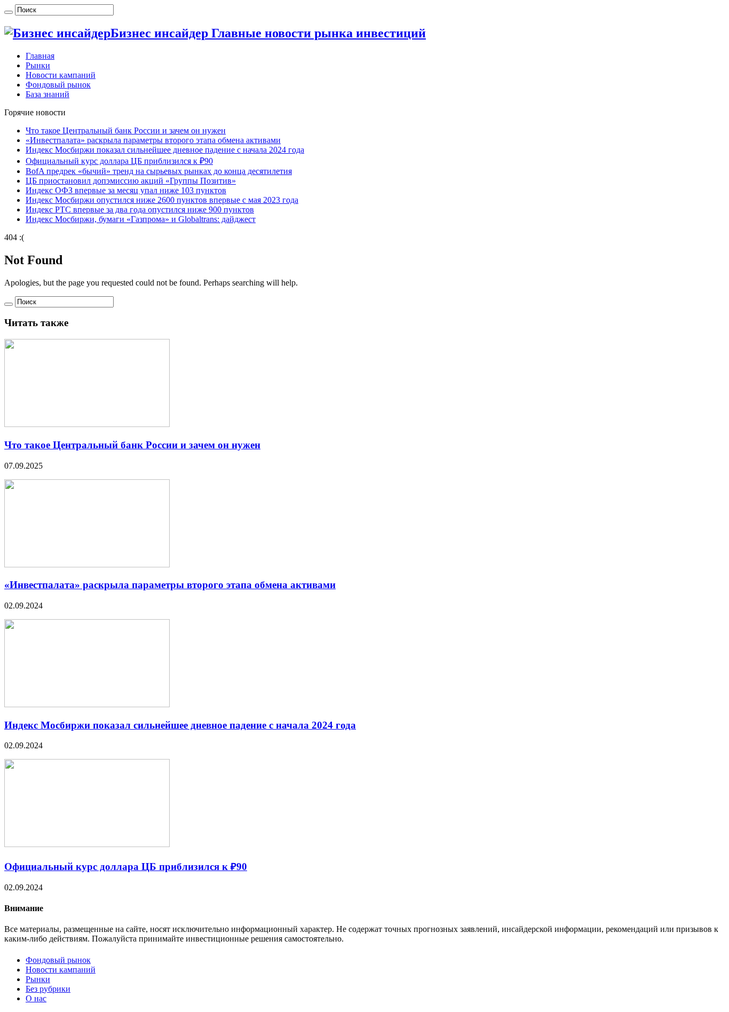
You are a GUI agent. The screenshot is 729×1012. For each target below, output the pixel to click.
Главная (40, 55)
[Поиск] (8, 12)
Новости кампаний (61, 75)
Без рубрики (48, 988)
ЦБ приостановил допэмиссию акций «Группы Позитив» (131, 180)
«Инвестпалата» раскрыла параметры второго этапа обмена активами (153, 140)
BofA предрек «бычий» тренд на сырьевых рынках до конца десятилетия (159, 171)
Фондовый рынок (58, 84)
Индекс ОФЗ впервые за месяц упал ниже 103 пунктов (126, 190)
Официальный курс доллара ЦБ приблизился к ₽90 (119, 160)
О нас (36, 998)
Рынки (38, 65)
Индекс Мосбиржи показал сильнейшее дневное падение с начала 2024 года (165, 149)
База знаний (47, 94)
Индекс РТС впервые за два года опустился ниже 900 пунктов (140, 209)
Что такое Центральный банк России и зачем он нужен (126, 130)
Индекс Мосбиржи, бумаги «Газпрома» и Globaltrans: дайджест (141, 219)
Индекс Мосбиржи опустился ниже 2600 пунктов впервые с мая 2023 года (162, 199)
